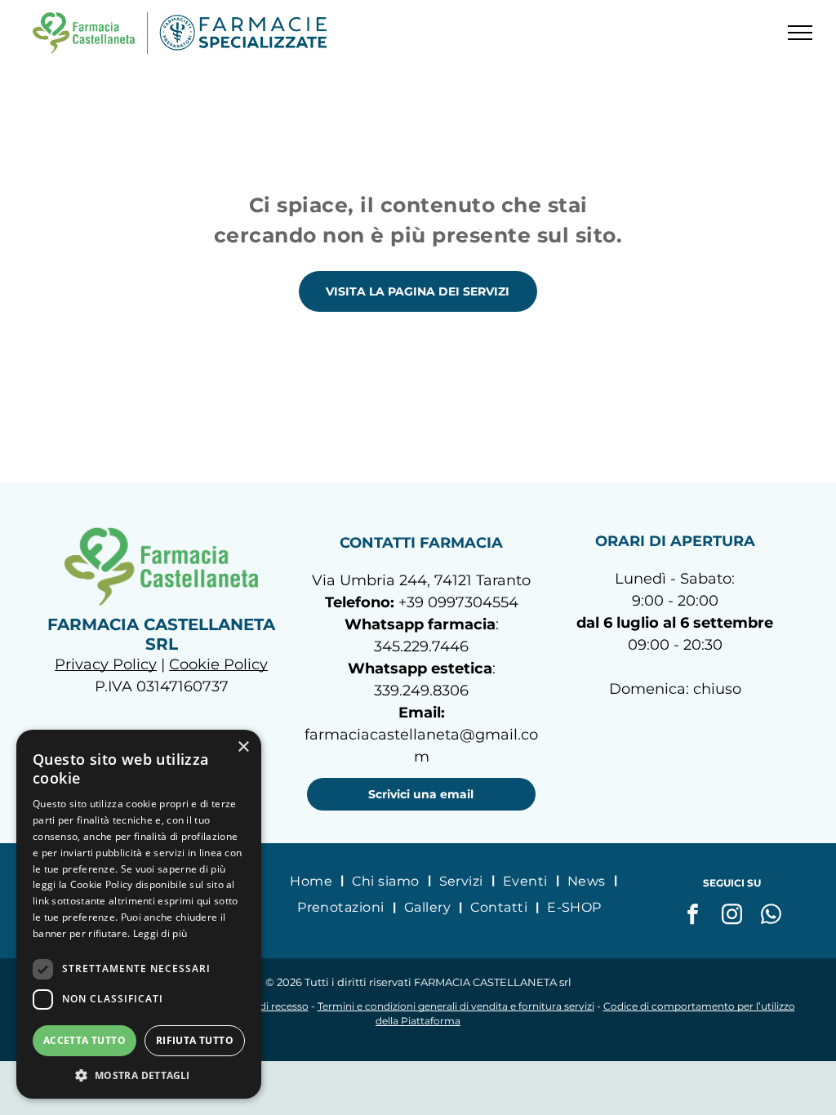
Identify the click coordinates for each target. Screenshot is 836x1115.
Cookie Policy (218, 664)
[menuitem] (313, 881)
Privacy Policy (106, 664)
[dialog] (138, 914)
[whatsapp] (771, 916)
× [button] (243, 747)
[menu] (800, 32)
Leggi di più (160, 933)
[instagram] (732, 916)
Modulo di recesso (264, 1006)
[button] (139, 1074)
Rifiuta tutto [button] (194, 1040)
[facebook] (693, 916)
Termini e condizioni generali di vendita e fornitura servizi (456, 1006)
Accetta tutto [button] (84, 1040)
